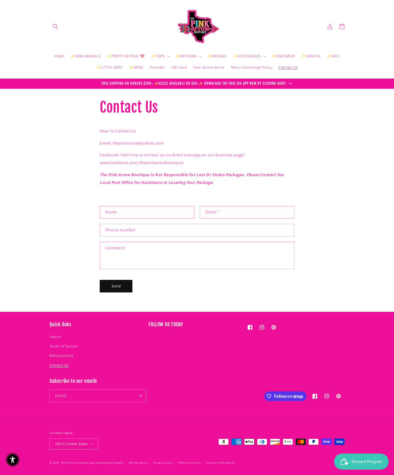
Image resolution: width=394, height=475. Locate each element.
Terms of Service (64, 346)
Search (55, 336)
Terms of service (189, 463)
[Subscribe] (140, 395)
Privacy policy (163, 463)
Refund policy (61, 355)
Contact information (220, 463)
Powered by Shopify (109, 463)
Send (116, 285)
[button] (55, 26)
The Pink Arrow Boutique (78, 463)
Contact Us (59, 365)
